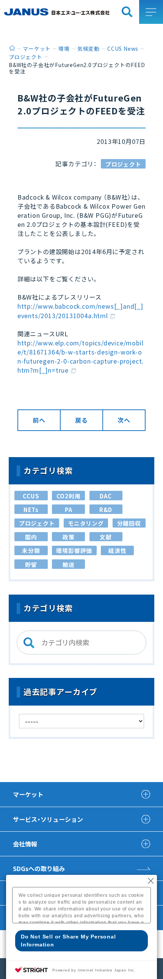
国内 (31, 537)
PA (68, 510)
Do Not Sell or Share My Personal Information (68, 941)
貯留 (31, 564)
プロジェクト (123, 164)
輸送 (69, 564)
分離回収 (129, 523)
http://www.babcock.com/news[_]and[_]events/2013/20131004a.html (80, 310)
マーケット (28, 794)
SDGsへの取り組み (39, 868)
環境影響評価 (74, 550)
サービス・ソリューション (48, 819)
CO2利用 (68, 496)
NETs (31, 510)
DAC (105, 496)
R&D (105, 510)
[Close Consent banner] (151, 881)
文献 (106, 537)
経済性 (117, 550)
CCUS (31, 496)
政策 (69, 537)
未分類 (31, 550)
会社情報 (25, 843)
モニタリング (86, 523)
